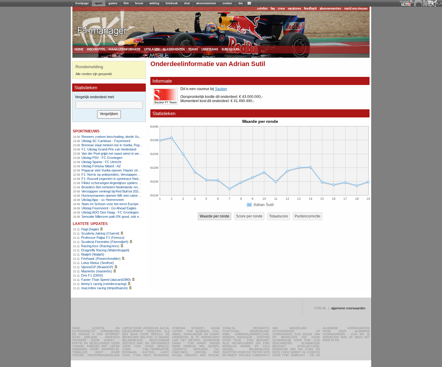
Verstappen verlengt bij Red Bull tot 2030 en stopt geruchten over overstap (135, 191)
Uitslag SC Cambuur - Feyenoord (105, 141)
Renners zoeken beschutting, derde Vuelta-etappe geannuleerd (127, 136)
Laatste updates (90, 223)
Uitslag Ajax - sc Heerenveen (102, 200)
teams (193, 49)
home (79, 49)
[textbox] (109, 105)
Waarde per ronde (214, 216)
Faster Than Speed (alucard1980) (106, 279)
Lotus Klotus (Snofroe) (97, 263)
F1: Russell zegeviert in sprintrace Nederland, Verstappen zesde (128, 178)
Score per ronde (249, 216)
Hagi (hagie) (90, 229)
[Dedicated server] (406, 4)
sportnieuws (86, 131)
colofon (262, 9)
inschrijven (96, 49)
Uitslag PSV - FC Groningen (101, 157)
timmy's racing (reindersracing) (104, 284)
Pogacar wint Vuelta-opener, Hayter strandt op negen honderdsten (129, 170)
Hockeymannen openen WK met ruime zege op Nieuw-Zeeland (127, 195)
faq (273, 9)
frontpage (82, 3)
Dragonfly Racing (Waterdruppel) (105, 250)
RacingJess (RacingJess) (100, 246)
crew (281, 9)
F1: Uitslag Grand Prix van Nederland (108, 149)
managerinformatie (124, 49)
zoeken (227, 3)
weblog (154, 3)
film (126, 3)
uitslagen (151, 49)
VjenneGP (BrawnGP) (97, 267)
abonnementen (206, 3)
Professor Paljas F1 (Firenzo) (102, 237)
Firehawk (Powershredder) (101, 258)
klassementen (174, 49)
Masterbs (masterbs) (96, 271)
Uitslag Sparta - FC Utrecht (101, 162)
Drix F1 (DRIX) (92, 275)
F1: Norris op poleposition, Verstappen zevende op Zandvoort (126, 174)
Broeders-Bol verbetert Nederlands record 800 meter (120, 187)
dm (240, 3)
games (113, 3)
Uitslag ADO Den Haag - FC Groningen (110, 212)
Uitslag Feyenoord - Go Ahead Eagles (109, 208)
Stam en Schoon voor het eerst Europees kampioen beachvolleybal (130, 204)
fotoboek (172, 3)
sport (98, 3)
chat (187, 3)
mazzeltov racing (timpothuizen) (104, 288)
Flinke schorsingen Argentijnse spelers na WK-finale (119, 183)
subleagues (230, 49)
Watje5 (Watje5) (92, 254)
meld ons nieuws (355, 9)
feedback (310, 9)
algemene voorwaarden (348, 308)
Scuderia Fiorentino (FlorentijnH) (104, 242)
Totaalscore (278, 216)
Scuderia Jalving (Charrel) (100, 233)
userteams (209, 49)
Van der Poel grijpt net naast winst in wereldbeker (117, 153)
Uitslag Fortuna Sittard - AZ (101, 166)
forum (139, 3)
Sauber (221, 89)
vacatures (294, 9)
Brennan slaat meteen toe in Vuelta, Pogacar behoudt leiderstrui (127, 145)
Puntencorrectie (308, 216)
